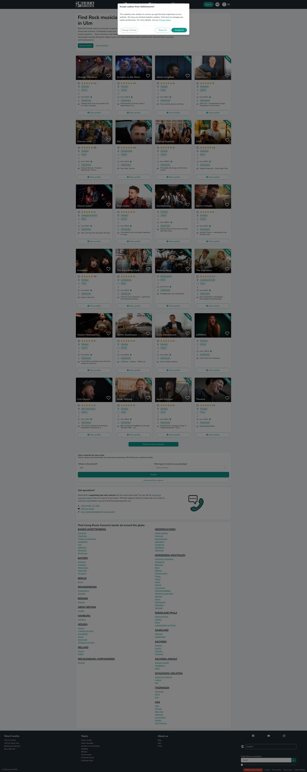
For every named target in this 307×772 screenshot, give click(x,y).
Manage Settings (129, 30)
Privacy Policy (165, 20)
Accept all (179, 30)
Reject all (163, 30)
